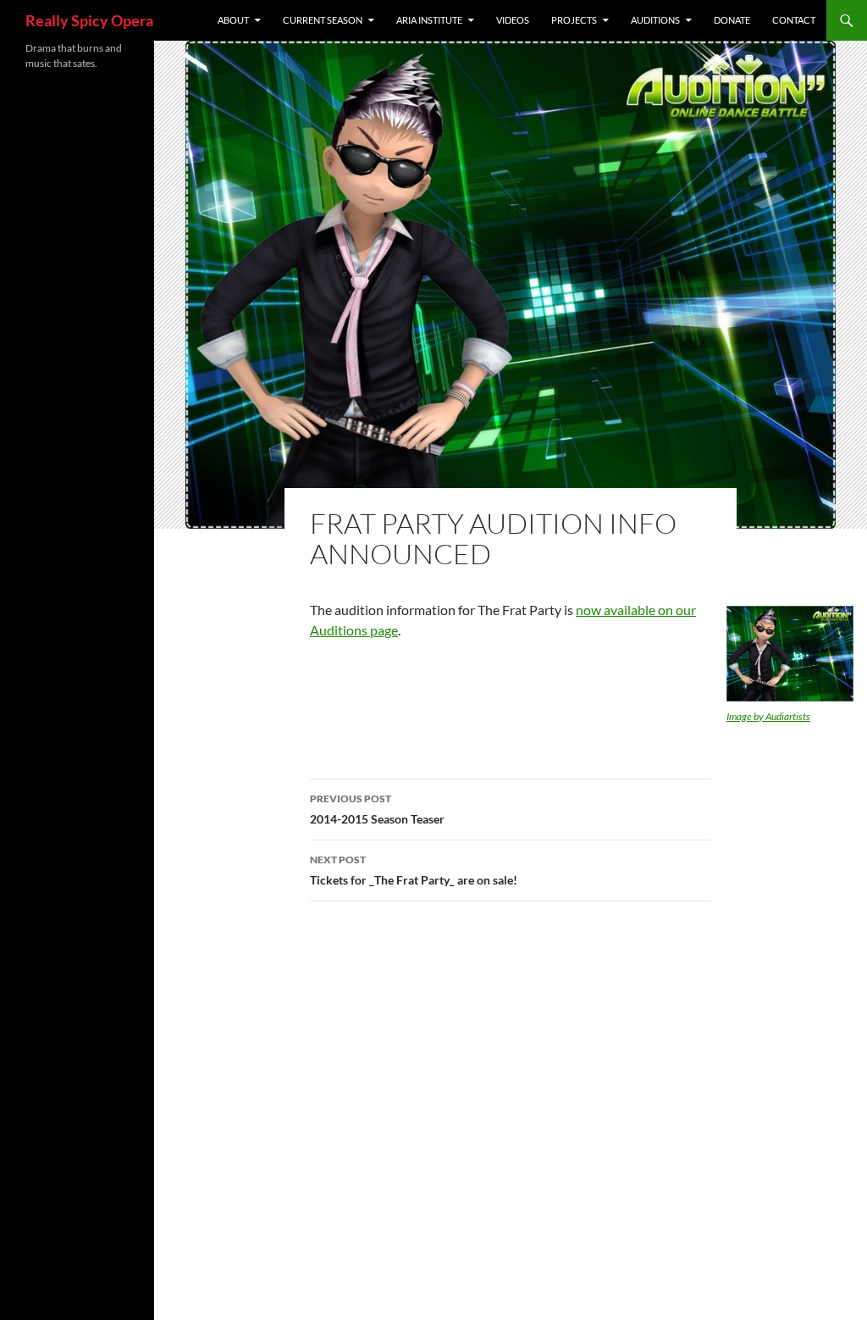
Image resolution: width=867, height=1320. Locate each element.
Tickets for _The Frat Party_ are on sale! (413, 870)
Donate (732, 19)
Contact (793, 19)
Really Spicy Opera (89, 20)
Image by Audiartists (768, 716)
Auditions (655, 19)
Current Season (322, 19)
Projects (574, 19)
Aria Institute (429, 19)
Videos (512, 19)
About (233, 19)
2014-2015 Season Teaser (377, 809)
